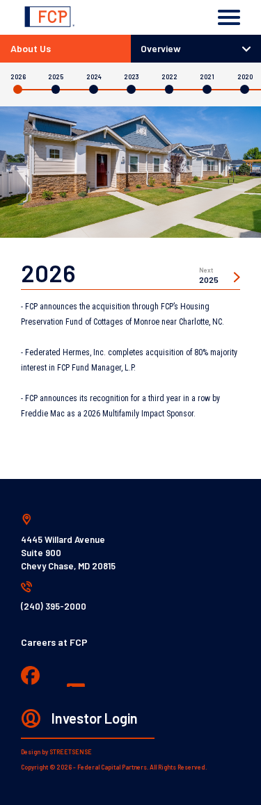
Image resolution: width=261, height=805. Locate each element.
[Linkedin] (77, 677)
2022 (169, 77)
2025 (55, 77)
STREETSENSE (70, 752)
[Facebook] (30, 676)
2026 (18, 77)
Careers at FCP (54, 642)
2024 (94, 77)
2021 (207, 77)
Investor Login (95, 718)
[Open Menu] (229, 17)
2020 (245, 77)
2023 (131, 77)
